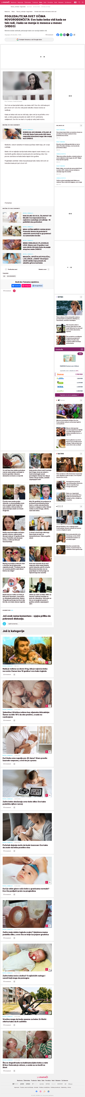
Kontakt (36, 1087)
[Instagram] (40, 1091)
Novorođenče (11, 276)
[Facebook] (36, 1091)
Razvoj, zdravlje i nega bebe (24, 11)
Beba (13, 11)
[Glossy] (70, 1084)
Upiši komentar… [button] (13, 624)
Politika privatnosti (55, 1087)
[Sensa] (48, 1084)
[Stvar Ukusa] (35, 1084)
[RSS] (44, 1091)
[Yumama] (5, 2)
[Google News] (48, 1091)
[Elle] (53, 1084)
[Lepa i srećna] (42, 1084)
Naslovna (7, 11)
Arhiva (69, 1087)
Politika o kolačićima (44, 1087)
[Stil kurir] (65, 1084)
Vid (4, 276)
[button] (49, 34)
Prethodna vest (12, 269)
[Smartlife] (60, 1084)
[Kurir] (22, 1084)
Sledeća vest (42, 269)
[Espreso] (28, 1084)
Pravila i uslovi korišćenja (26, 1087)
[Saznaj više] (81, 297)
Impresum (16, 1087)
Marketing (63, 1087)
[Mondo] (15, 1084)
